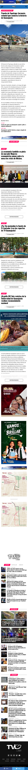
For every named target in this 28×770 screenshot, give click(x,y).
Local (18, 761)
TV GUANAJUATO (10, 21)
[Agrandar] (25, 386)
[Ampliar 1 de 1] (25, 504)
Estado (7, 759)
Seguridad (22, 761)
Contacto (19, 759)
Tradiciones (13, 759)
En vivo (24, 759)
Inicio (3, 759)
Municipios (13, 761)
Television (7, 761)
